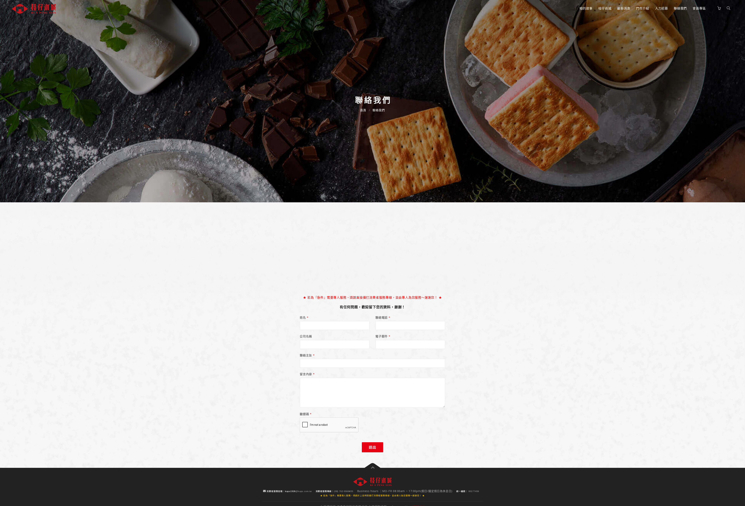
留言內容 (307, 374)
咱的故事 (586, 8)
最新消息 (623, 8)
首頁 (363, 110)
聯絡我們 (680, 8)
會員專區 (699, 8)
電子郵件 (382, 336)
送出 (372, 447)
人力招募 (661, 8)
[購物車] (719, 8)
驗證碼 (306, 414)
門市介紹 (642, 8)
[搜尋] (728, 8)
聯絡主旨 (307, 355)
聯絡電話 (382, 317)
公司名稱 (306, 336)
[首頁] (34, 9)
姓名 (304, 317)
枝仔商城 (604, 8)
